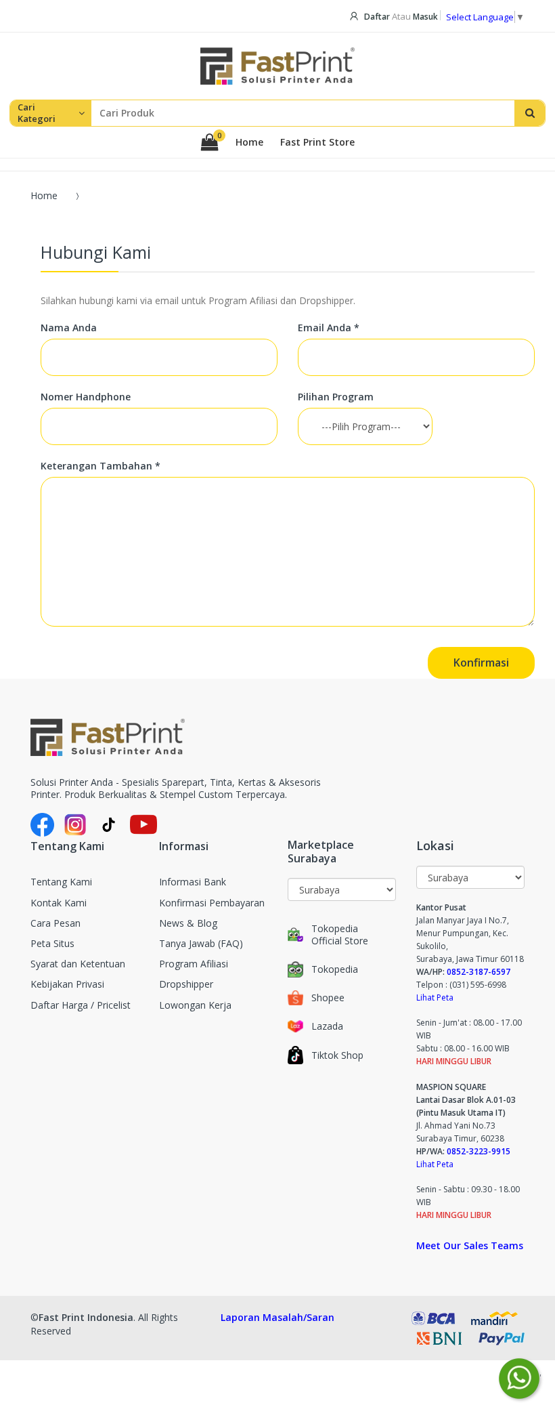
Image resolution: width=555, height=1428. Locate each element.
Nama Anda (69, 328)
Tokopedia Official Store (339, 935)
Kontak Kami (58, 902)
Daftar (377, 16)
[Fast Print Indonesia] (191, 737)
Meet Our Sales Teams (469, 1245)
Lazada (327, 1026)
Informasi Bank (192, 881)
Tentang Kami (61, 881)
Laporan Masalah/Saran (277, 1317)
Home (249, 142)
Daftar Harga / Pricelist (80, 1005)
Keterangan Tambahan (100, 466)
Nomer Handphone (86, 397)
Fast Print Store (317, 142)
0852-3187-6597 (478, 972)
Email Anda (328, 328)
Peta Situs (52, 943)
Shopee (328, 998)
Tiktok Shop (337, 1055)
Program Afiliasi (193, 963)
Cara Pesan (55, 923)
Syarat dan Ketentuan (77, 963)
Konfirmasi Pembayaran (212, 902)
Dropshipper (186, 984)
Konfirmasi (481, 662)
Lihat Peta (434, 997)
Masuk (425, 16)
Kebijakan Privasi (67, 984)
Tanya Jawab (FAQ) (201, 943)
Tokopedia (334, 969)
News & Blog (188, 923)
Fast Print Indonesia (86, 1317)
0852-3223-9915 (478, 1151)
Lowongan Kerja (195, 1005)
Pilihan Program (336, 397)
